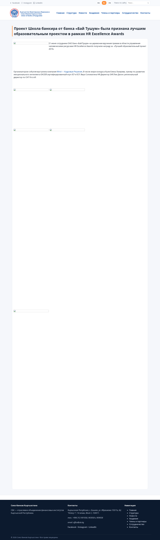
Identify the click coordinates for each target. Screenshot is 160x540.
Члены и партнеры (110, 13)
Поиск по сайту (120, 3)
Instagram (82, 527)
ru (104, 3)
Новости (83, 13)
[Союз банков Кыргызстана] (30, 13)
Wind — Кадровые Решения (69, 71)
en (110, 3)
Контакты (145, 13)
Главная (60, 13)
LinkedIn (92, 527)
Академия (94, 13)
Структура (72, 13)
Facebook (72, 527)
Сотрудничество (130, 13)
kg (98, 3)
